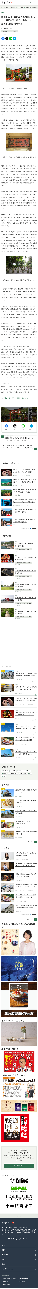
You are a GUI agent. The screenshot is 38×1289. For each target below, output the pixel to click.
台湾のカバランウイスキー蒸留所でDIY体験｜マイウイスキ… (26, 688)
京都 (30, 773)
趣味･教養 (5, 1255)
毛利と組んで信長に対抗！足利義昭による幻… (25, 572)
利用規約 (22, 1282)
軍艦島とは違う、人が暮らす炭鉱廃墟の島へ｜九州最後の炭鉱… (26, 674)
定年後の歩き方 (13, 773)
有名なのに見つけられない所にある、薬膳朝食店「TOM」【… (26, 714)
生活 (3, 1264)
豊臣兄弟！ (6, 771)
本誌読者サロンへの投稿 (9, 1279)
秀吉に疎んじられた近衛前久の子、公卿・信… (25, 545)
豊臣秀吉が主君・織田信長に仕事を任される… (26, 791)
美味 (3, 1245)
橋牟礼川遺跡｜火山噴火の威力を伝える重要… (25, 585)
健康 (3, 1259)
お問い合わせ (6, 1284)
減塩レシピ (21, 771)
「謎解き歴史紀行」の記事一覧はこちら (16, 398)
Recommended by (25, 528)
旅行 (7, 7)
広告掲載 (5, 1282)
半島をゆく (20, 7)
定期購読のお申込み (25, 1279)
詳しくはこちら (19, 1166)
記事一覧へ (30, 842)
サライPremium (7, 1269)
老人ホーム (23, 773)
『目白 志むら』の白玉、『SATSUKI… (23, 822)
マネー (28, 771)
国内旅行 (13, 7)
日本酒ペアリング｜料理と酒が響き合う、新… (26, 833)
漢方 (4, 776)
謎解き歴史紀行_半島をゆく (10, 31)
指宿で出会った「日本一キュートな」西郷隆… (25, 612)
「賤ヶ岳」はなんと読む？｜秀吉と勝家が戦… (26, 812)
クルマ (13, 771)
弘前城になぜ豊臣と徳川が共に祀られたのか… (25, 558)
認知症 (4, 773)
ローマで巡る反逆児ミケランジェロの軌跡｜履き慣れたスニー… (26, 727)
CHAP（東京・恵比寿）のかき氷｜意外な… (25, 801)
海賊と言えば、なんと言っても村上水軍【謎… (25, 599)
